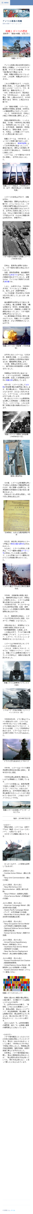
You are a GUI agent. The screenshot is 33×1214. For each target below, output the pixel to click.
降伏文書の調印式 (17, 544)
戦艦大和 (9, 380)
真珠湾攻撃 (22, 143)
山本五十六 (13, 275)
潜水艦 (6, 281)
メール (13, 1210)
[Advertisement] (16, 1130)
